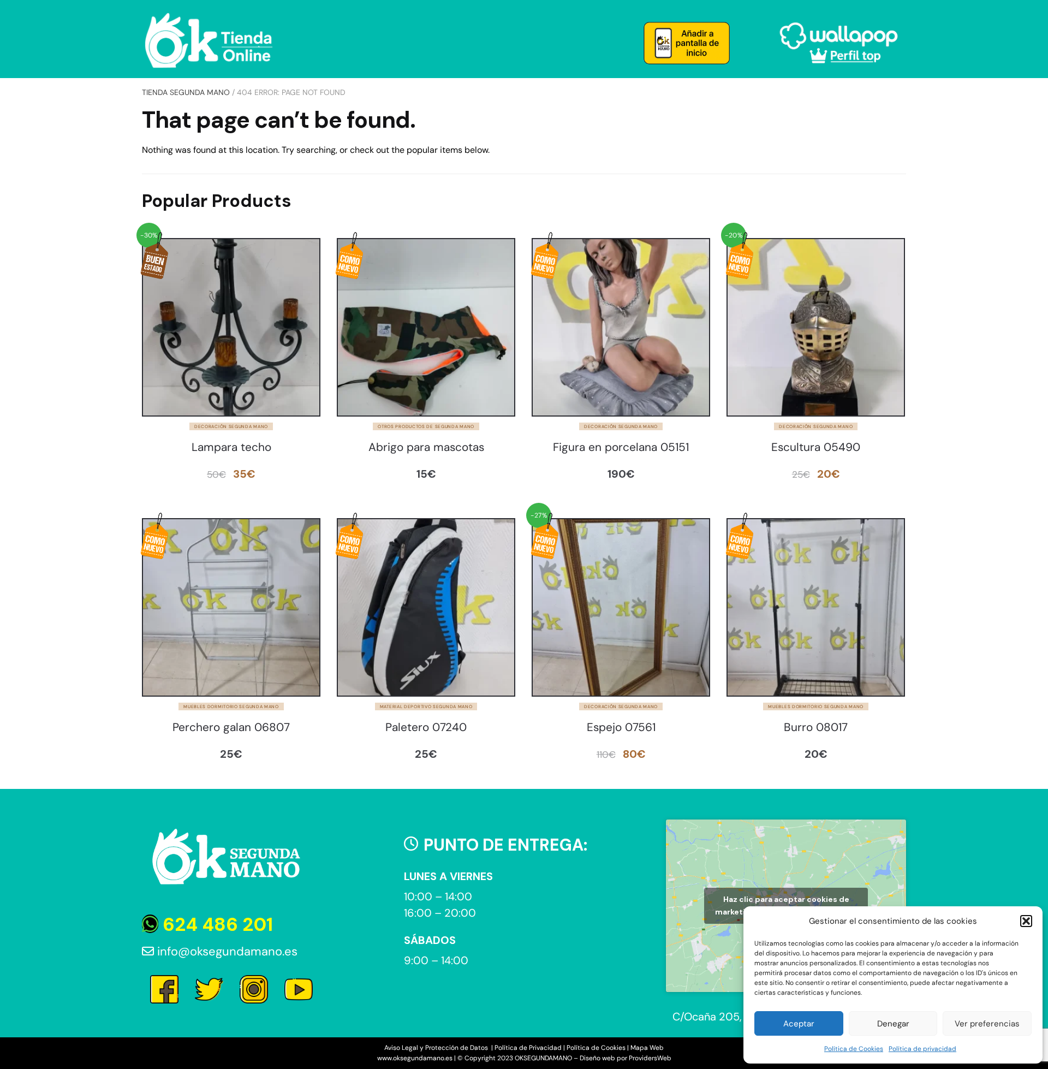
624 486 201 (215, 924)
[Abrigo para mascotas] (426, 327)
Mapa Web (647, 1047)
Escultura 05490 (815, 447)
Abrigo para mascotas (426, 447)
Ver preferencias (987, 1023)
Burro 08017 (816, 727)
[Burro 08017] (816, 607)
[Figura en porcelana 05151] (621, 327)
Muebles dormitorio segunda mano (231, 706)
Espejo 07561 (621, 727)
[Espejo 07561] (621, 607)
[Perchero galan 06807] (231, 607)
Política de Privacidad (528, 1047)
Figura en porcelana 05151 (621, 447)
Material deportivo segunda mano (426, 706)
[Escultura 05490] (816, 327)
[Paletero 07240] (426, 607)
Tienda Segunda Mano (186, 92)
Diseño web (597, 1058)
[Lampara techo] (231, 327)
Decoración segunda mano (231, 426)
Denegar (893, 1023)
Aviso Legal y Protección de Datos (437, 1047)
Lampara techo (231, 447)
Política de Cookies (853, 1048)
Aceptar (798, 1023)
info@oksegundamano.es (225, 951)
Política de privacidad (922, 1048)
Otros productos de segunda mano (426, 426)
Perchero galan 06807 (231, 727)
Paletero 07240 (426, 727)
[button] (1026, 921)
